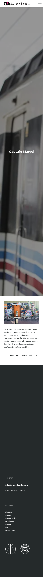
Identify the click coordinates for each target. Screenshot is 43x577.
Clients (8, 524)
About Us (8, 512)
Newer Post (27, 355)
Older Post (14, 355)
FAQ (6, 527)
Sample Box (9, 521)
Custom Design (11, 518)
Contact (8, 515)
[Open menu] (40, 4)
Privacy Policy (10, 530)
